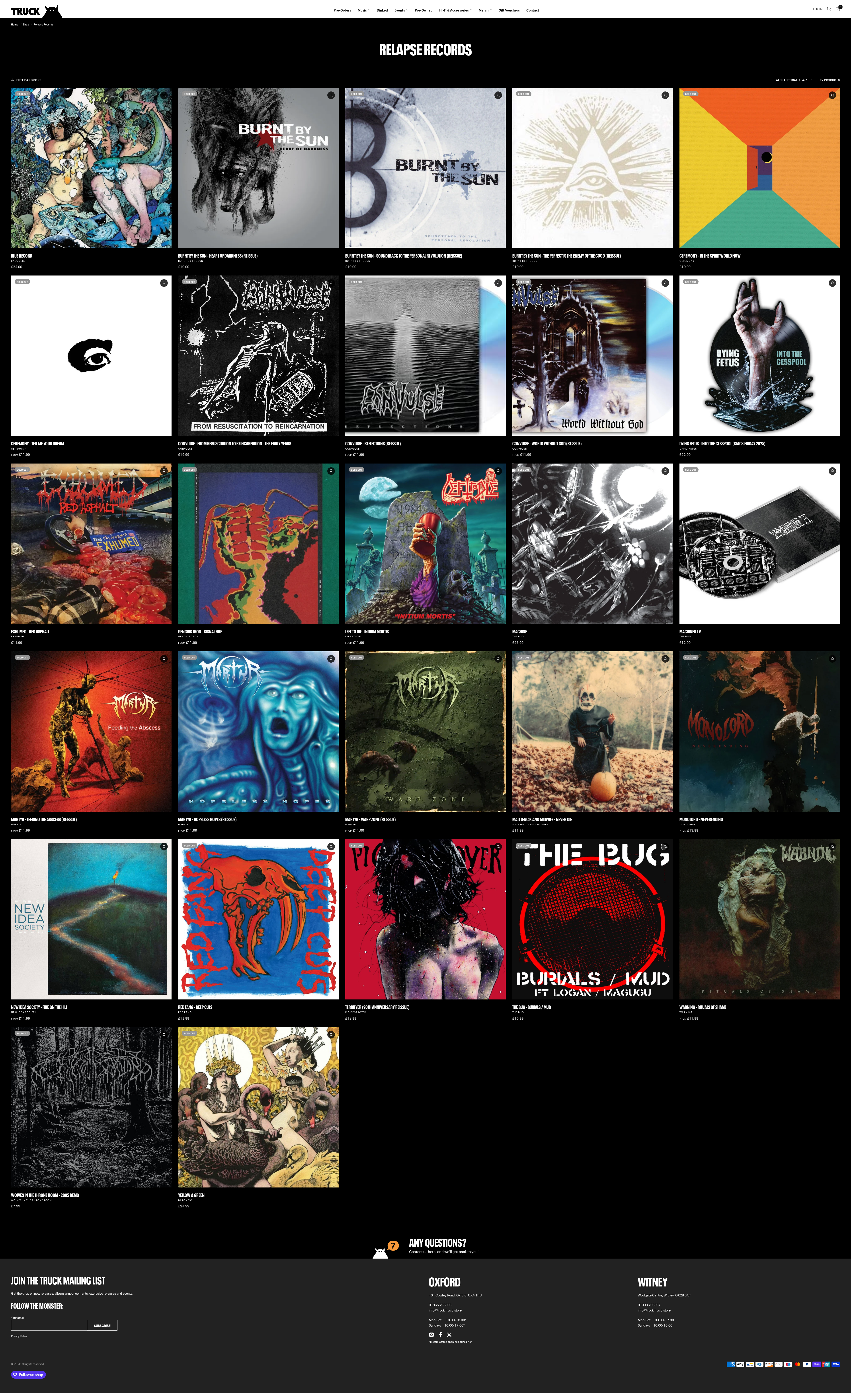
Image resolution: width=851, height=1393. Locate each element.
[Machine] (592, 544)
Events (399, 10)
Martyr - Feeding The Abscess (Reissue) (44, 819)
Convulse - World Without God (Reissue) (547, 443)
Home (14, 24)
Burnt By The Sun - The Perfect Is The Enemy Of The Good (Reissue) (566, 255)
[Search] (829, 9)
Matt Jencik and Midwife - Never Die (542, 819)
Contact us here (422, 1251)
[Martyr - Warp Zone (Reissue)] (425, 731)
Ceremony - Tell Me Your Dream (37, 443)
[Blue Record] (91, 168)
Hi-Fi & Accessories (454, 10)
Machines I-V (690, 631)
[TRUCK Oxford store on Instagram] (431, 1335)
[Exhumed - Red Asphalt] (91, 544)
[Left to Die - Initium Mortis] (425, 544)
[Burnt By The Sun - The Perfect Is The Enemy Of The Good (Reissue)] (592, 168)
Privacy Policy (19, 1336)
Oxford (445, 1280)
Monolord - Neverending (701, 819)
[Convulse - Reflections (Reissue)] (425, 355)
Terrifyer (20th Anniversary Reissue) (377, 1006)
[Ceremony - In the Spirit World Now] (759, 168)
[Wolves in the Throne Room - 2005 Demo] (91, 1107)
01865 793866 (440, 1304)
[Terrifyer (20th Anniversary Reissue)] (425, 919)
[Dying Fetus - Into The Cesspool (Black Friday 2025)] (759, 355)
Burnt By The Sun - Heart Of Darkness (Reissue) (218, 255)
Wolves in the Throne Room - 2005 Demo (45, 1194)
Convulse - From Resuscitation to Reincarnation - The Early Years (234, 443)
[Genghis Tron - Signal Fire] (258, 544)
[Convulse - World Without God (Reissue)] (592, 355)
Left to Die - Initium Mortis (367, 631)
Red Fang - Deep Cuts (195, 1006)
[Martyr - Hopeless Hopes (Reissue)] (258, 731)
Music (362, 10)
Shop (26, 24)
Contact (532, 10)
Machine (519, 631)
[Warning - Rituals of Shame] (759, 919)
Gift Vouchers (509, 10)
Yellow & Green (191, 1194)
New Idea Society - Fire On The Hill (39, 1006)
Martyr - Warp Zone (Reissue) (370, 819)
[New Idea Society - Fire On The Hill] (91, 919)
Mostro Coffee (438, 1341)
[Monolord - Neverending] (759, 731)
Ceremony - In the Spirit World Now (710, 255)
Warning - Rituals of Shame (702, 1006)
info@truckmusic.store (445, 1310)
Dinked (382, 10)
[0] (836, 9)
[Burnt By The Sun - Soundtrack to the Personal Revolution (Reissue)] (425, 168)
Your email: (18, 1317)
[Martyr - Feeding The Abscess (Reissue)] (91, 731)
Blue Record (21, 255)
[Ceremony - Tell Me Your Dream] (91, 355)
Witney (653, 1280)
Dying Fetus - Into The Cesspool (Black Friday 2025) (722, 443)
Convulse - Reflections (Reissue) (373, 443)
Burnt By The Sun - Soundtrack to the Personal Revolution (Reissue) (403, 255)
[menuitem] (342, 9)
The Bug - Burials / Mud (531, 1006)
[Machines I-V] (759, 544)
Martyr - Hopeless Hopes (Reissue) (207, 819)
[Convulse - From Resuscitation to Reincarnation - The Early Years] (258, 355)
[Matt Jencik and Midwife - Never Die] (592, 731)
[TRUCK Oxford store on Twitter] (449, 1335)
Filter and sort (28, 80)
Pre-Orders (342, 10)
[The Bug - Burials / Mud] (592, 919)
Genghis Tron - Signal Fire (200, 631)
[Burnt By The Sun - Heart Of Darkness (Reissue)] (258, 168)
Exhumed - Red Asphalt (30, 631)
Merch (484, 10)
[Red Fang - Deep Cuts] (258, 919)
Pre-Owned (424, 10)
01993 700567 (649, 1304)
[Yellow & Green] (258, 1107)
